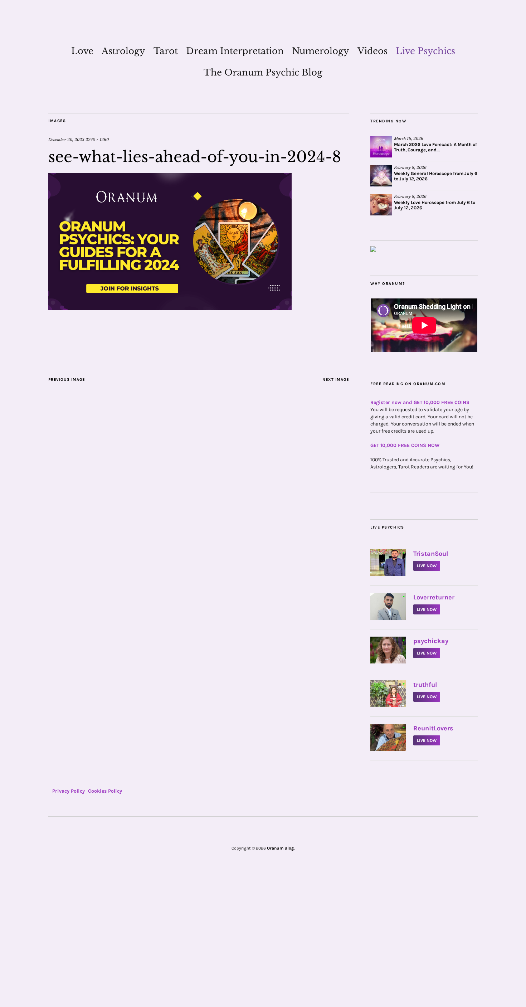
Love (82, 51)
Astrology (123, 51)
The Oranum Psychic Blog (263, 72)
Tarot (166, 51)
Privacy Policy (68, 791)
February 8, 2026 (410, 167)
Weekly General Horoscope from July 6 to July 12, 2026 (435, 176)
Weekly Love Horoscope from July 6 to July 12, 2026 (434, 205)
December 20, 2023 (66, 139)
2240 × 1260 (97, 139)
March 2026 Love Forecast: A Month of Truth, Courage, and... (435, 147)
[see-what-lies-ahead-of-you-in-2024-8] (170, 307)
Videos (372, 51)
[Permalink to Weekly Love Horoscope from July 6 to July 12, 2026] (381, 204)
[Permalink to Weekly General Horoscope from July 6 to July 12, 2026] (381, 175)
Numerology (320, 51)
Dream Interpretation (235, 51)
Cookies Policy (105, 791)
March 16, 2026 (408, 138)
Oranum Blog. (281, 848)
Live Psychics (425, 51)
